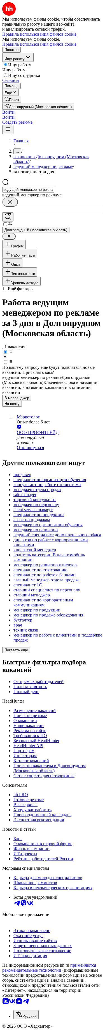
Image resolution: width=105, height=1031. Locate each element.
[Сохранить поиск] (7, 216)
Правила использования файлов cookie (39, 44)
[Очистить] (10, 202)
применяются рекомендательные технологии (49, 967)
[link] (11, 99)
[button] (8, 112)
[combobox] (28, 189)
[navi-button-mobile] (7, 129)
